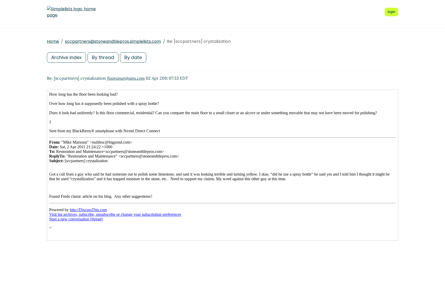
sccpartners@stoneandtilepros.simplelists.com (113, 41)
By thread (103, 57)
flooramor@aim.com (126, 78)
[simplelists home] (71, 12)
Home (53, 41)
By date (133, 57)
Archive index (66, 57)
